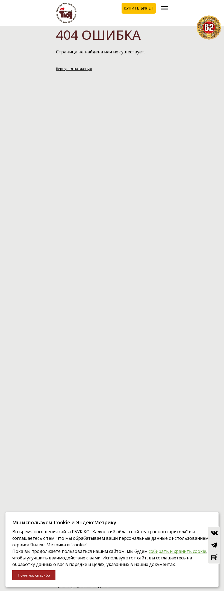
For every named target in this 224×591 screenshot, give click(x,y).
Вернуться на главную (74, 68)
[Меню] (164, 8)
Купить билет (139, 8)
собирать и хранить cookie (177, 551)
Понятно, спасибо (34, 575)
